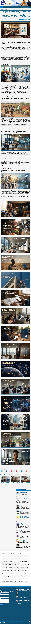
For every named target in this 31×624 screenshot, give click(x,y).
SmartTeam (3, 578)
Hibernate (19, 564)
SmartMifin (4, 469)
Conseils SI (19, 556)
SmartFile (11, 576)
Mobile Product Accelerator (20, 567)
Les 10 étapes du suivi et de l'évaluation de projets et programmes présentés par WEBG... (24, 505)
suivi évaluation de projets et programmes (7, 579)
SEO (25, 573)
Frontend (15, 561)
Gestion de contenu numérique (23, 561)
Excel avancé (26, 558)
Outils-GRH (15, 570)
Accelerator (3, 553)
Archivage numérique (19, 553)
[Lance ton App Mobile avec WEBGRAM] (18, 536)
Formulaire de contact (4, 561)
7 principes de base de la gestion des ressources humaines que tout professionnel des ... (24, 511)
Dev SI (25, 556)
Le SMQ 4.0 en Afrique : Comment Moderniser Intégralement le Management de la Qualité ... (23, 597)
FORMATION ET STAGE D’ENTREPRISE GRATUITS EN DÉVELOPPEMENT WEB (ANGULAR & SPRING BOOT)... (24, 540)
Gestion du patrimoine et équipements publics (7, 564)
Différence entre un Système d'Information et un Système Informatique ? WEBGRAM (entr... (23, 492)
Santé (19, 573)
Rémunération (8, 573)
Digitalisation (15, 558)
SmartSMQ (23, 576)
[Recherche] (30, 7)
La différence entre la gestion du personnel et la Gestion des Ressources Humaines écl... (24, 517)
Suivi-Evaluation (15, 579)
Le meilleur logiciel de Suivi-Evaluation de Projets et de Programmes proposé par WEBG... (24, 545)
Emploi (20, 558)
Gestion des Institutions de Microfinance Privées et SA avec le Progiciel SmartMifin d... (5, 483)
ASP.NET (24, 553)
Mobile (14, 567)
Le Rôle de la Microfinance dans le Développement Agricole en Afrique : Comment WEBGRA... (15, 483)
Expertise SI (7, 559)
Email (28, 19)
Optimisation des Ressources (5, 570)
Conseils (15, 556)
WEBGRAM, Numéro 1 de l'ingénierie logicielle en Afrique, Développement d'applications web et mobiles (13, 621)
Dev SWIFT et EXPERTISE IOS (5, 558)
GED (18, 561)
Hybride (25, 564)
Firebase (20, 559)
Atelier (28, 553)
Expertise (3, 559)
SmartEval (7, 576)
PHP (18, 570)
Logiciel (7, 567)
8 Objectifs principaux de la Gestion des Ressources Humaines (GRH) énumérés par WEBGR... (24, 499)
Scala (22, 573)
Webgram (29, 623)
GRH (15, 564)
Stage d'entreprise (18, 578)
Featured (16, 559)
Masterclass (10, 567)
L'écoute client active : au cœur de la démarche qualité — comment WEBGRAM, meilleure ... (24, 601)
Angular (14, 553)
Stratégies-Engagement (24, 578)
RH (11, 573)
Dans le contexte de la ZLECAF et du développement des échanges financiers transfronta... (25, 483)
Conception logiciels (9, 556)
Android (11, 553)
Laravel (3, 567)
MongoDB (26, 567)
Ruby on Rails (15, 573)
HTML (22, 564)
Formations (23, 559)
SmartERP (3, 576)
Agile (7, 553)
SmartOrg (19, 576)
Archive (23, 489)
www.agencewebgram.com (8, 167)
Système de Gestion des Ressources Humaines (7, 581)
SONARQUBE (8, 578)
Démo (22, 556)
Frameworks (10, 561)
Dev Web (12, 558)
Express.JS (12, 559)
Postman (26, 570)
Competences (4, 556)
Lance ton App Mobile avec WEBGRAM (24, 534)
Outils (11, 570)
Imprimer (24, 19)
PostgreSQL (22, 570)
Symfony (20, 579)
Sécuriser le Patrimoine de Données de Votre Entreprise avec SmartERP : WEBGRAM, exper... (24, 594)
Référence (3, 573)
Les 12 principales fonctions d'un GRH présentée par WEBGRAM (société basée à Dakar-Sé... (24, 524)
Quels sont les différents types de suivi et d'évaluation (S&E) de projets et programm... (24, 530)
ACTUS (19, 489)
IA (28, 564)
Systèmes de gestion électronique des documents (21, 581)
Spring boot (12, 578)
